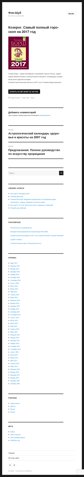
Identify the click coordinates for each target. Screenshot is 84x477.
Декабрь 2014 (15, 340)
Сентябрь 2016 (15, 280)
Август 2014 (14, 352)
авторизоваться (45, 115)
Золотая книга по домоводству (21, 228)
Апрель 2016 (14, 294)
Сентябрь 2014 (15, 349)
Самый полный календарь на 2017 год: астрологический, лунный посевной (36, 235)
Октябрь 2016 (15, 277)
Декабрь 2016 (15, 272)
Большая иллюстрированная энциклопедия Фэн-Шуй (29, 231)
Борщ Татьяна (15, 98)
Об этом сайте (13, 458)
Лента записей (15, 434)
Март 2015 (14, 332)
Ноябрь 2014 (14, 343)
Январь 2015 (14, 338)
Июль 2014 (14, 355)
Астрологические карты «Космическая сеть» (26, 243)
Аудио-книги (15, 403)
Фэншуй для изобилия (18, 208)
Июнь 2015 (14, 323)
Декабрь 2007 (15, 381)
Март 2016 (14, 297)
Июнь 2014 (14, 358)
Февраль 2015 (15, 335)
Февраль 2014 (15, 369)
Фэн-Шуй (14, 12)
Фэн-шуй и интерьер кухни (20, 193)
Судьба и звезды (16, 239)
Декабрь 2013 (15, 375)
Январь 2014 (14, 372)
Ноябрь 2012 (14, 378)
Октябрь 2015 (15, 312)
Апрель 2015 (14, 329)
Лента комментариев (17, 437)
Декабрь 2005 (15, 383)
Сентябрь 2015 (15, 315)
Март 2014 (14, 366)
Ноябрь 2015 (14, 309)
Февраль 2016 (15, 300)
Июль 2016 (14, 286)
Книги (32, 98)
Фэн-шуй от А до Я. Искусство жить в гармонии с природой (31, 205)
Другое (12, 406)
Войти (12, 432)
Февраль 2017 (15, 266)
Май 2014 (13, 360)
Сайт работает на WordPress (24, 471)
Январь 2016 (14, 303)
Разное (12, 412)
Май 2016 (13, 292)
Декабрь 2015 (15, 306)
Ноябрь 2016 (14, 274)
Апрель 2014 (14, 363)
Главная (11, 453)
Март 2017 (14, 263)
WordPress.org (15, 440)
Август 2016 (14, 283)
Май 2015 (13, 326)
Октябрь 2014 (15, 346)
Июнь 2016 (14, 289)
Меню (71, 14)
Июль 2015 (14, 320)
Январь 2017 (14, 269)
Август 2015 (14, 317)
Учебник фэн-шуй (16, 196)
